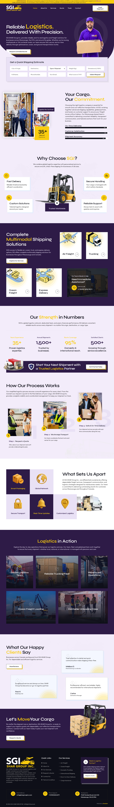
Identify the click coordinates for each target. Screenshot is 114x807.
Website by (100, 803)
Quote (62, 8)
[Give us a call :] (74, 287)
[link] (19, 567)
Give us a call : (81, 286)
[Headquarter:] (77, 793)
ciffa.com (98, 1)
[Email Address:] (13, 793)
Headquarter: (84, 793)
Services (53, 8)
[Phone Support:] (45, 793)
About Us (44, 8)
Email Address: (21, 793)
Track (70, 8)
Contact (78, 8)
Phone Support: (53, 793)
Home (35, 8)
